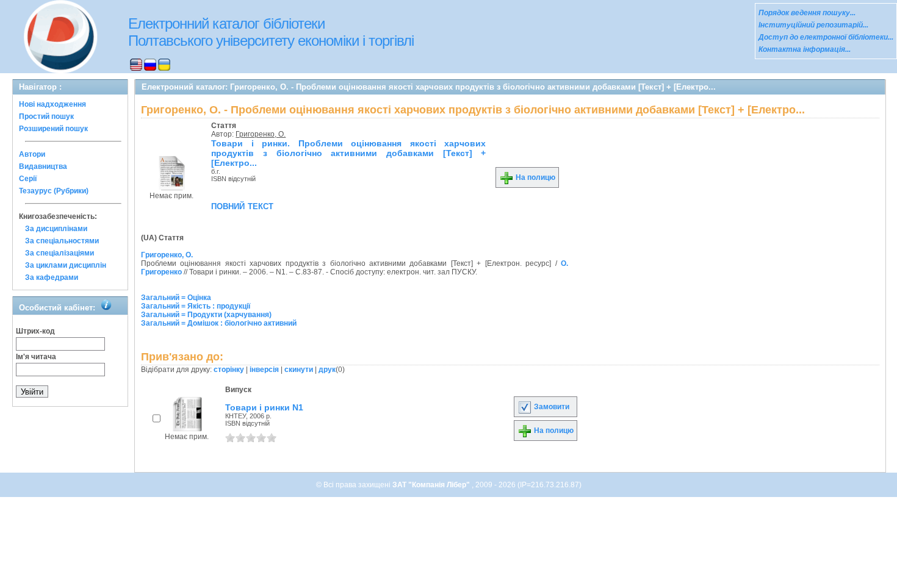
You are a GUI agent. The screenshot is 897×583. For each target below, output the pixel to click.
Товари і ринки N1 (264, 407)
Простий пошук (46, 116)
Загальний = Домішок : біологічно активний (219, 323)
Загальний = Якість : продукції (195, 306)
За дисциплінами (56, 228)
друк (327, 369)
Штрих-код (35, 331)
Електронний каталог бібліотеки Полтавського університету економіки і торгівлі (271, 32)
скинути (298, 369)
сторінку (229, 369)
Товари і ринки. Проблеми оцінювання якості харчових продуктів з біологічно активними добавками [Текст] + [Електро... (348, 153)
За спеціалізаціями (59, 253)
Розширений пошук (53, 128)
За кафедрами (51, 277)
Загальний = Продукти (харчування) (206, 314)
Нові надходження (52, 104)
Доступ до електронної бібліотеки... (825, 37)
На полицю (534, 177)
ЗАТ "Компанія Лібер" (432, 485)
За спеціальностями (62, 241)
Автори (32, 154)
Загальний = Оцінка (176, 297)
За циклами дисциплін (65, 265)
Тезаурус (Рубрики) (53, 191)
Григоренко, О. (261, 134)
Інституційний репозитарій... (813, 25)
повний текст (242, 205)
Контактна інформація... (804, 49)
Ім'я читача (36, 356)
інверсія (264, 369)
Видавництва (43, 166)
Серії (28, 178)
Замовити (550, 406)
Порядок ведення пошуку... (807, 13)
